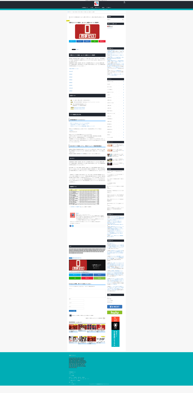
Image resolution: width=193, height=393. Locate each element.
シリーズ (78, 359)
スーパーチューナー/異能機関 (117, 257)
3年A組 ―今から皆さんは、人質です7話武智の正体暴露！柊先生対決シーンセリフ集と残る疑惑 (115, 195)
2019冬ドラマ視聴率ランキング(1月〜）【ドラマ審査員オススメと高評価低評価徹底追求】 (115, 208)
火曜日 (109, 108)
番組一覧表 (109, 110)
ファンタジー (81, 250)
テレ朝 (74, 360)
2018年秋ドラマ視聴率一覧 (76, 206)
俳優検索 (103, 7)
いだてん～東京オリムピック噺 (115, 74)
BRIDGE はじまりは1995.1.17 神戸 (117, 250)
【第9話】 (71, 90)
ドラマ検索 (91, 7)
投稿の (109, 298)
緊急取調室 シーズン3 (111, 227)
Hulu (108, 84)
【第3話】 (71, 74)
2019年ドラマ (110, 102)
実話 (76, 251)
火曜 (69, 367)
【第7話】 (71, 85)
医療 (99, 250)
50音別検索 (109, 118)
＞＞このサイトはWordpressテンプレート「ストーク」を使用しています (97, 9)
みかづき (112, 278)
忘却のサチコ (116, 275)
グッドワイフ (118, 287)
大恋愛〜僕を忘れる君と (119, 274)
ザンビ (112, 256)
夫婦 (69, 251)
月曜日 (109, 105)
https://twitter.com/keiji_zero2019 (79, 108)
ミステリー (94, 250)
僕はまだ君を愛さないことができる (114, 52)
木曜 (98, 251)
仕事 (97, 250)
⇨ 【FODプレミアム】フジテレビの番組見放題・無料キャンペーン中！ (82, 126)
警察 (74, 367)
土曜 (103, 250)
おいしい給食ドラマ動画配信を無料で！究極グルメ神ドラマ (117, 160)
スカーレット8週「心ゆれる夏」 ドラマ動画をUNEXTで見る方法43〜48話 (117, 150)
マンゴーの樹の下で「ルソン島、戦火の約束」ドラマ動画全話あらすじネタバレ (115, 175)
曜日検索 (109, 124)
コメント (70, 288)
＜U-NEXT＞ (71, 130)
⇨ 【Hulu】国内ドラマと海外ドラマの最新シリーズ (78, 124)
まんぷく (111, 242)
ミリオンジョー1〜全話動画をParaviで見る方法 (117, 164)
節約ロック (111, 247)
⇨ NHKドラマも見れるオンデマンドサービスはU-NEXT (79, 123)
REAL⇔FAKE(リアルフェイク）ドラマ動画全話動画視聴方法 (115, 200)
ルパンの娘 (114, 61)
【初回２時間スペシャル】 (74, 68)
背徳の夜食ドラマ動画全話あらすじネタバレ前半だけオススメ (115, 191)
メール (70, 302)
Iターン (116, 68)
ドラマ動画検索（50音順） (111, 183)
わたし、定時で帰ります (114, 222)
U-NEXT (109, 97)
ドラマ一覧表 (71, 250)
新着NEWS (109, 129)
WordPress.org (109, 302)
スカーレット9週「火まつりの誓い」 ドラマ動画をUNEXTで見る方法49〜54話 (117, 145)
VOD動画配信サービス (85, 7)
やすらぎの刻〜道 (117, 216)
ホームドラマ (90, 250)
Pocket (77, 49)
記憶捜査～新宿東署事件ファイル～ (117, 270)
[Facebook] (70, 226)
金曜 (76, 367)
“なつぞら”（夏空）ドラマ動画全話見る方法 (114, 171)
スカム (111, 56)
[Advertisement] (87, 45)
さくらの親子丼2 (114, 284)
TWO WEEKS (112, 55)
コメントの (110, 300)
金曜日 (109, 126)
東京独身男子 (112, 233)
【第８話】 (71, 88)
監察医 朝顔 (112, 50)
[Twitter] (73, 226)
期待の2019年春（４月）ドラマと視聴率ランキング (115, 204)
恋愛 (80, 251)
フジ (84, 250)
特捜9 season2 (112, 224)
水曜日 (109, 116)
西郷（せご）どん (120, 288)
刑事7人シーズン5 (113, 57)
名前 (70, 298)
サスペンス (74, 359)
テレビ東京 (70, 360)
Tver (82, 153)
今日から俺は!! (114, 289)
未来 (100, 251)
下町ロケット (109, 289)
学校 (74, 251)
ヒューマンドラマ (76, 250)
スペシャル (110, 137)
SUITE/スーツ (115, 247)
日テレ (87, 251)
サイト (70, 306)
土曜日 (85, 378)
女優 (108, 94)
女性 (72, 251)
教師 (85, 251)
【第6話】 (71, 82)
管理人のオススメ (97, 7)
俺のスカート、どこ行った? (115, 231)
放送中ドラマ (110, 92)
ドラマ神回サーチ (108, 7)
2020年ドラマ (110, 81)
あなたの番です (114, 75)
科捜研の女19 (112, 60)
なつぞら (111, 216)
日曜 (89, 251)
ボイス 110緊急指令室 (117, 70)
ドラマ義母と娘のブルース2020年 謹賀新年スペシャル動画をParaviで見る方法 (117, 155)
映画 (91, 251)
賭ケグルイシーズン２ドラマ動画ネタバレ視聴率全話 (115, 187)
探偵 (82, 251)
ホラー (87, 250)
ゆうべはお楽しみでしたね (111, 251)
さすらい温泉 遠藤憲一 (117, 256)
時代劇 (94, 251)
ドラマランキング (109, 28)
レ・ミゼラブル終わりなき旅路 (116, 286)
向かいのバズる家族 (118, 227)
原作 (101, 250)
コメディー (70, 359)
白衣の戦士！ (117, 224)
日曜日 (109, 100)
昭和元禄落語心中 (112, 274)
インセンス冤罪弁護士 (115, 279)
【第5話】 (71, 79)
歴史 (102, 251)
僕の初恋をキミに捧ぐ (118, 280)
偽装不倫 (118, 57)
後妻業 (117, 251)
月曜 (96, 251)
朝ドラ (109, 86)
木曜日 (109, 121)
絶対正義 (112, 280)
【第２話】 (71, 71)
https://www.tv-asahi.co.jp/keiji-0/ (79, 107)
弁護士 (78, 251)
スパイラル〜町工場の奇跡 (115, 218)
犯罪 (72, 367)
